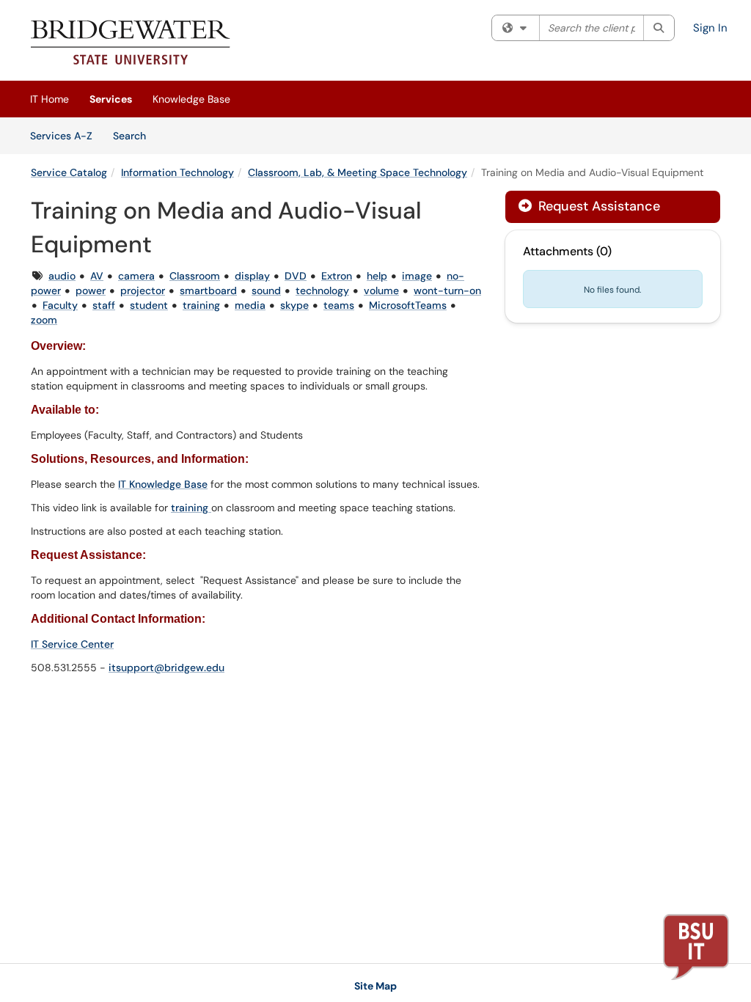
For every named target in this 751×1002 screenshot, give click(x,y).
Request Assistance (597, 206)
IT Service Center (72, 644)
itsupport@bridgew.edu (166, 667)
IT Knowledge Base (163, 484)
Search (134, 135)
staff (103, 305)
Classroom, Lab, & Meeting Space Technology (357, 172)
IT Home (49, 99)
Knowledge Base (191, 99)
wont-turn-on (447, 290)
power (91, 290)
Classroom (194, 275)
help (377, 275)
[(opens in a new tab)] (131, 44)
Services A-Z (61, 135)
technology (322, 290)
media (250, 305)
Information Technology (177, 172)
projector (142, 290)
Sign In (710, 28)
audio (62, 275)
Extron (336, 275)
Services (110, 99)
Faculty (60, 305)
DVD (296, 275)
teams (338, 305)
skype (294, 305)
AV (96, 275)
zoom (44, 319)
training (201, 305)
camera (136, 275)
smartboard (208, 290)
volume (381, 290)
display (252, 275)
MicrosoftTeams (408, 305)
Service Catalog (69, 172)
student (149, 305)
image (417, 275)
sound (266, 290)
